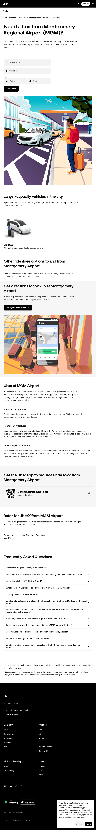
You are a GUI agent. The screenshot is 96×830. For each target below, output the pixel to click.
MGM (45, 18)
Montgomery (35, 18)
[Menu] (93, 4)
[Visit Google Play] (11, 802)
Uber (5, 3)
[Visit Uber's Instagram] (16, 786)
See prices (11, 89)
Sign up (86, 4)
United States (10, 18)
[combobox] (9, 62)
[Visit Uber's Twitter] (22, 786)
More (6, 47)
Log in (77, 4)
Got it (89, 824)
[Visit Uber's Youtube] (11, 786)
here (82, 817)
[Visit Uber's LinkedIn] (5, 786)
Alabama (22, 18)
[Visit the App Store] (27, 802)
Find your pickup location (18, 307)
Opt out (79, 824)
